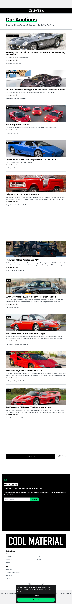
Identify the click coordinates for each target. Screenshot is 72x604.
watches (9, 559)
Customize (36, 595)
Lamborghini (9, 168)
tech (38, 557)
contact (8, 578)
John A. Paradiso (13, 60)
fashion (39, 554)
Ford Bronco (18, 205)
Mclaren (8, 98)
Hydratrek (21, 270)
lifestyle (9, 557)
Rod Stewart (22, 418)
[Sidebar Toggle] (2, 10)
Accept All (36, 600)
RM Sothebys (15, 344)
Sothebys (23, 98)
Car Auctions (14, 63)
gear (7, 554)
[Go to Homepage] (36, 11)
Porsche (8, 307)
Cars (20, 63)
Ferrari (8, 63)
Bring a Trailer (10, 205)
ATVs (7, 270)
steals (8, 562)
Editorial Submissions (13, 572)
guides (39, 559)
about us (9, 569)
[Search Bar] (69, 11)
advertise (9, 575)
